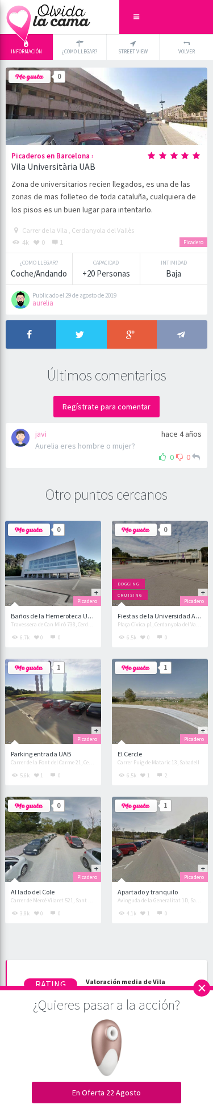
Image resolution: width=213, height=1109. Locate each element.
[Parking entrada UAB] (53, 701)
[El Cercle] (160, 701)
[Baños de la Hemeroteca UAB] (53, 563)
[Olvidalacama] (48, 17)
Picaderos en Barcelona (50, 156)
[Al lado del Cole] (53, 839)
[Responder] (196, 457)
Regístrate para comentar (106, 406)
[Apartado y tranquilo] (160, 839)
